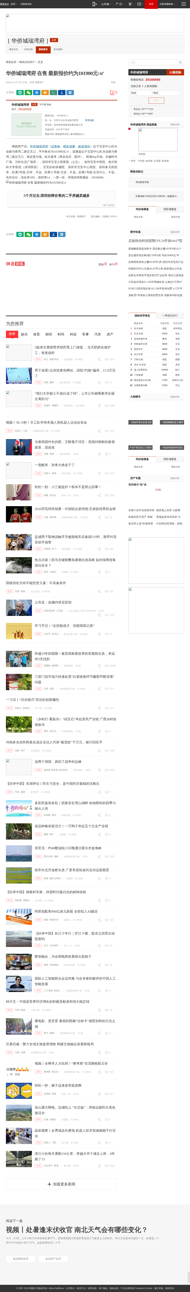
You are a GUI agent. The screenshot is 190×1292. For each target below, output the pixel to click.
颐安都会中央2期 (142, 380)
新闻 (38, 359)
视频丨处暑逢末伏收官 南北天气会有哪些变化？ (77, 1229)
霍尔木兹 (48, 856)
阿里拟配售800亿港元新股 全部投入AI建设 (66, 911)
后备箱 (47, 549)
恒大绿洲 (138, 328)
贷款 (17, 750)
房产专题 (135, 478)
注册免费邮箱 (166, 4)
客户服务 (103, 1288)
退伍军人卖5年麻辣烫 (140, 523)
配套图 (165, 161)
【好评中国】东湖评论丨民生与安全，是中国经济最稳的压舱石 (52, 783)
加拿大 (47, 473)
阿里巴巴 (54, 919)
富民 (46, 731)
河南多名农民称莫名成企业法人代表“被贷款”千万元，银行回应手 (54, 742)
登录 (151, 4)
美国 (52, 454)
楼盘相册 (69, 146)
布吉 (177, 333)
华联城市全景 (140, 344)
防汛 (46, 572)
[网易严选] (119, 4)
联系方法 (81, 1288)
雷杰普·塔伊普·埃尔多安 (56, 770)
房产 (23, 750)
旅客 (23, 591)
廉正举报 (158, 1288)
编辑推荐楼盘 (142, 315)
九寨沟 (53, 572)
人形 (25, 430)
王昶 (46, 517)
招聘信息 (92, 1288)
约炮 (46, 382)
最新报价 (84, 146)
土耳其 (59, 610)
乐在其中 (48, 1165)
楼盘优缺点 (136, 171)
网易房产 (39, 82)
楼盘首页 (13, 49)
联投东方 (138, 349)
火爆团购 (175, 72)
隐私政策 (114, 1288)
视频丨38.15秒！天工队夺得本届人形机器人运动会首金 (46, 422)
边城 (46, 1119)
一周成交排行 (170, 315)
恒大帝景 (138, 354)
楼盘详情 (49, 134)
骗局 (52, 382)
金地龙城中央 (140, 339)
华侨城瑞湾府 (20, 104)
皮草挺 (47, 1093)
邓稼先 (26, 900)
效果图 (142, 154)
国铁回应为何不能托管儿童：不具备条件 (36, 583)
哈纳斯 (47, 815)
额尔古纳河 (55, 878)
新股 (46, 919)
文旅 (17, 1052)
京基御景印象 (140, 385)
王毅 (46, 454)
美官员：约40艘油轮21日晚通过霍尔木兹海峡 (68, 848)
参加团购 (58, 49)
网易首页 (4, 4)
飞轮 (54, 1142)
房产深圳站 (108, 205)
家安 (54, 815)
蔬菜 (52, 688)
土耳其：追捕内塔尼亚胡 (53, 602)
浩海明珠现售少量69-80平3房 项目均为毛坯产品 (155, 262)
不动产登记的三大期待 (140, 447)
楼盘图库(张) (62, 134)
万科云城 (138, 359)
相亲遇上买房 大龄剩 (168, 510)
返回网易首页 (21, 1258)
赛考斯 (47, 1072)
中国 (17, 1010)
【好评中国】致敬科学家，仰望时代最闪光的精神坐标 (46, 892)
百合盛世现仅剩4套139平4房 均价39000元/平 (153, 255)
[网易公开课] (106, 4)
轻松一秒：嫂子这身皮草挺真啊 (58, 1085)
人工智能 (48, 990)
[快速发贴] (112, 92)
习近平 (47, 634)
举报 (113, 82)
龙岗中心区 (177, 380)
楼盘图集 (143, 124)
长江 (46, 945)
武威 (23, 1052)
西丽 (177, 359)
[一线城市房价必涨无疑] (140, 404)
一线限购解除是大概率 (172, 422)
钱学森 (18, 900)
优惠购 (55, 146)
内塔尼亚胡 (49, 610)
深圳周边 (177, 328)
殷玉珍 (55, 1072)
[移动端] (95, 4)
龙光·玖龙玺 (140, 364)
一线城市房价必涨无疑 (140, 422)
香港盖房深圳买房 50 (168, 517)
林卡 (46, 1033)
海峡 (56, 856)
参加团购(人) (77, 134)
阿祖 (54, 1093)
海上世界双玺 (140, 370)
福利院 (55, 665)
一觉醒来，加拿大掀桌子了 (55, 465)
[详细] (158, 489)
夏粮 (23, 792)
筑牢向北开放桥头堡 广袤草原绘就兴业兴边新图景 (72, 870)
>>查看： (133, 161)
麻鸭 (46, 834)
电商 (46, 965)
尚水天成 (138, 333)
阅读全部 (175, 124)
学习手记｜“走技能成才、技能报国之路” (64, 626)
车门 (54, 549)
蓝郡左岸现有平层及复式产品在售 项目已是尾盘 (156, 275)
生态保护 (54, 945)
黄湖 (56, 1165)
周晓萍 (55, 405)
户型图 (141, 161)
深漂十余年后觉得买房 (141, 510)
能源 (23, 1010)
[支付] (130, 4)
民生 (17, 792)
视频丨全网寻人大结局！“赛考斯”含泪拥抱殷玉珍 (71, 1063)
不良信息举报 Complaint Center (136, 1288)
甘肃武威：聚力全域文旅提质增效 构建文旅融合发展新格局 (50, 1044)
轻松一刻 (66, 495)
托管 (17, 591)
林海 (46, 878)
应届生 (47, 405)
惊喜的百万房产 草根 (140, 517)
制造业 (26, 708)
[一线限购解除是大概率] (172, 404)
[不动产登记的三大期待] (140, 430)
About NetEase (56, 1288)
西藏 (52, 1033)
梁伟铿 (53, 517)
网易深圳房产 (27, 62)
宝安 (177, 344)
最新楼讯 (43, 49)
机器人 (18, 430)
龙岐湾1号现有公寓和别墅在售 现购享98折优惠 (155, 295)
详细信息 (28, 49)
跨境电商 (54, 965)
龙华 (177, 364)
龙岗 (177, 339)
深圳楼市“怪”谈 (137, 484)
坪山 (177, 385)
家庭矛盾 (54, 359)
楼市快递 (135, 232)
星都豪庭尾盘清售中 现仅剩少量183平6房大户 (154, 248)
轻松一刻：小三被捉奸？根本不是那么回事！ (68, 487)
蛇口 (177, 370)
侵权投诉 (169, 1288)
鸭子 (52, 834)
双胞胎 (47, 665)
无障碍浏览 (26, 4)
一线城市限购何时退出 (172, 447)
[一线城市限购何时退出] (172, 430)
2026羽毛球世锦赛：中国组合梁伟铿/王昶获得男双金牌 (75, 509)
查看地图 (89, 120)
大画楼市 (135, 396)
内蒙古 (53, 1119)
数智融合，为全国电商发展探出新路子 (63, 956)
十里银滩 (138, 375)
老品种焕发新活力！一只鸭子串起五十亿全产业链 (71, 826)
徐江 (46, 359)
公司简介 (70, 1288)
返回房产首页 (53, 1258)
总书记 (55, 634)
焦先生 (53, 495)
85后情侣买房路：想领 (169, 523)
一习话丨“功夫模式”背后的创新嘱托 (32, 700)
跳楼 (46, 495)
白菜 (46, 688)
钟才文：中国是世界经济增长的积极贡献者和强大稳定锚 (47, 1001)
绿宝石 (53, 731)
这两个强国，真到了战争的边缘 (58, 761)
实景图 (157, 161)
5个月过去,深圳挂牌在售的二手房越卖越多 (57, 195)
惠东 (177, 375)
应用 (13, 4)
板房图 (149, 161)
